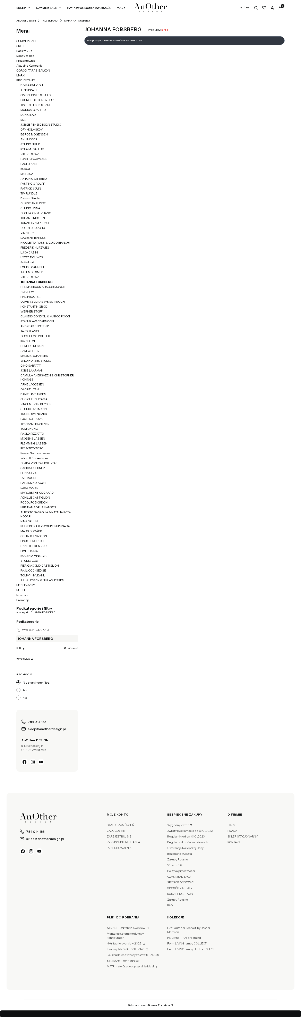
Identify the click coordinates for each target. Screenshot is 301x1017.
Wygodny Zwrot (178, 825)
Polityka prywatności (181, 871)
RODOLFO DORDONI (34, 502)
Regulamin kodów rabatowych (187, 842)
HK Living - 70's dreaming (184, 938)
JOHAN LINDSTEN (32, 218)
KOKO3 (25, 169)
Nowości (22, 595)
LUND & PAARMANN (34, 159)
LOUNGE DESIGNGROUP (37, 100)
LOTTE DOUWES (31, 257)
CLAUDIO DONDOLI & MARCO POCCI (45, 316)
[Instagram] (32, 762)
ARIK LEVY (27, 292)
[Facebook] (24, 762)
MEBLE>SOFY (25, 585)
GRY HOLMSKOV (31, 129)
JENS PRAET (29, 90)
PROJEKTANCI (50, 20)
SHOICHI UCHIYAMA (33, 399)
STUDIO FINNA (30, 208)
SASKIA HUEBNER (32, 468)
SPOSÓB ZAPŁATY (179, 888)
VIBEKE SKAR (29, 154)
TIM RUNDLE (28, 193)
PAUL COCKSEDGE (33, 570)
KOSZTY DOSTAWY (180, 894)
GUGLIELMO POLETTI (35, 336)
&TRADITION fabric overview (126, 928)
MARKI (20, 75)
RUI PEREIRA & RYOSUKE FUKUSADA (45, 526)
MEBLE (21, 590)
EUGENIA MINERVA (33, 556)
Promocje (23, 600)
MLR (23, 120)
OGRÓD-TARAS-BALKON (33, 70)
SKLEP (20, 46)
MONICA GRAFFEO (33, 110)
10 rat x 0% (174, 865)
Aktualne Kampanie (29, 65)
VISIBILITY (27, 233)
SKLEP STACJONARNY (242, 836)
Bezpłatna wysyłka (179, 854)
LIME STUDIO (29, 551)
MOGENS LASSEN (32, 438)
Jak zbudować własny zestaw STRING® (133, 955)
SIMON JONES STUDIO (35, 95)
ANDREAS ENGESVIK (34, 326)
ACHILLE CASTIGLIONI (35, 497)
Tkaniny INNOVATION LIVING (126, 949)
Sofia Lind (27, 262)
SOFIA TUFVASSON (33, 536)
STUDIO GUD (29, 560)
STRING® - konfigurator (123, 960)
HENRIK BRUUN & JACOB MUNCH (42, 287)
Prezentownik (25, 60)
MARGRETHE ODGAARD (37, 492)
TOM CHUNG (29, 429)
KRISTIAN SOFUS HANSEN (38, 507)
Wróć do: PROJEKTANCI (35, 629)
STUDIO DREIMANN (33, 409)
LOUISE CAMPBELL (33, 267)
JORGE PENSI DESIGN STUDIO (40, 124)
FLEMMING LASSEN (33, 443)
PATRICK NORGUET (33, 483)
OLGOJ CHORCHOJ (33, 228)
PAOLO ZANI (28, 164)
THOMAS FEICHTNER (34, 424)
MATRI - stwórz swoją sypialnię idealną (132, 966)
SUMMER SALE (26, 41)
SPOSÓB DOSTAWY (180, 882)
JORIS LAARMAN (31, 370)
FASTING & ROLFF (32, 183)
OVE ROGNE (28, 478)
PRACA (232, 831)
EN (247, 7)
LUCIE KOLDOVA (31, 419)
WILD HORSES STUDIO (35, 360)
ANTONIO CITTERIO (33, 179)
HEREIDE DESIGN (32, 346)
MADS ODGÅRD (31, 531)
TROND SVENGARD (33, 414)
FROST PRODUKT (32, 541)
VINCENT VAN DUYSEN (36, 404)
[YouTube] (41, 762)
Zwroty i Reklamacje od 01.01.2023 (190, 831)
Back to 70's (24, 51)
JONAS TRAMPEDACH (35, 223)
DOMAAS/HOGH (31, 85)
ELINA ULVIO (28, 473)
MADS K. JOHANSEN (34, 356)
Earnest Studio (30, 198)
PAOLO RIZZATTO (32, 433)
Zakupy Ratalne (177, 859)
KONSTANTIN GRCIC (34, 306)
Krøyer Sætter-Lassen (35, 453)
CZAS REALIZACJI (179, 876)
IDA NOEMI (27, 341)
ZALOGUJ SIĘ (116, 831)
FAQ (170, 905)
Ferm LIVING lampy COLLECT (187, 943)
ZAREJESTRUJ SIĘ (119, 836)
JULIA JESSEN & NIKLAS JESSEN (42, 580)
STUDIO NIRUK (30, 144)
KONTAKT (234, 842)
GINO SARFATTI (30, 365)
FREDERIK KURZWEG (34, 247)
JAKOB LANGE (30, 331)
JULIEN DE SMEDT (32, 272)
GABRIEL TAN (29, 389)
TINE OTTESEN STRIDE (35, 105)
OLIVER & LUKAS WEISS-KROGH (42, 301)
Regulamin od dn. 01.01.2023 (186, 836)
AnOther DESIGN (26, 20)
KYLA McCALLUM (32, 149)
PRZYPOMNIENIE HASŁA (123, 842)
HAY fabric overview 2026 (124, 943)
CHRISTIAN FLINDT (33, 203)
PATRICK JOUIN (30, 188)
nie (25, 698)
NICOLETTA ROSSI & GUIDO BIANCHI (45, 242)
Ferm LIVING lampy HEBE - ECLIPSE (191, 949)
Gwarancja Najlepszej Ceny (185, 848)
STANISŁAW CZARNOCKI (37, 321)
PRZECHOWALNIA (119, 848)
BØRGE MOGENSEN (34, 134)
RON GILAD (28, 115)
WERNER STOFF (31, 311)
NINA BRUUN (29, 521)
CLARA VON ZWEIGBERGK (38, 463)
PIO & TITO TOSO (31, 448)
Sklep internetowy (149, 1005)
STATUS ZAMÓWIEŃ (120, 825)
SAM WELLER (29, 351)
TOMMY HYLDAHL (32, 575)
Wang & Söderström (34, 458)
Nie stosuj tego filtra (36, 682)
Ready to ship (25, 56)
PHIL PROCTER (30, 297)
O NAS (231, 825)
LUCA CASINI (29, 252)
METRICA (26, 174)
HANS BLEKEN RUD (33, 546)
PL (241, 7)
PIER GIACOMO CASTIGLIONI (39, 565)
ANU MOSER (28, 139)
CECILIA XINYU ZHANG (35, 213)
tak (25, 690)
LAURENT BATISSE (33, 238)
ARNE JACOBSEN (32, 384)
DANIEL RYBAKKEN (33, 394)
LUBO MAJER (29, 488)
